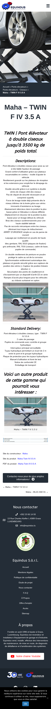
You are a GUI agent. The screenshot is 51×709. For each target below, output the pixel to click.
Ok (25, 703)
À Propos (25, 598)
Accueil (6, 87)
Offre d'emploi (25, 603)
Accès (25, 608)
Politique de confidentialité (25, 577)
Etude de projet (25, 582)
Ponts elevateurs (18, 87)
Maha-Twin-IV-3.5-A (26, 458)
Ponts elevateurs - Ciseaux (15, 90)
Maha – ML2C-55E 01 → (37, 492)
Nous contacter (25, 588)
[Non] (47, 698)
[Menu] (48, 6)
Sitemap (25, 613)
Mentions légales (25, 572)
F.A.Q (25, 593)
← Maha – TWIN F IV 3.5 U (15, 487)
